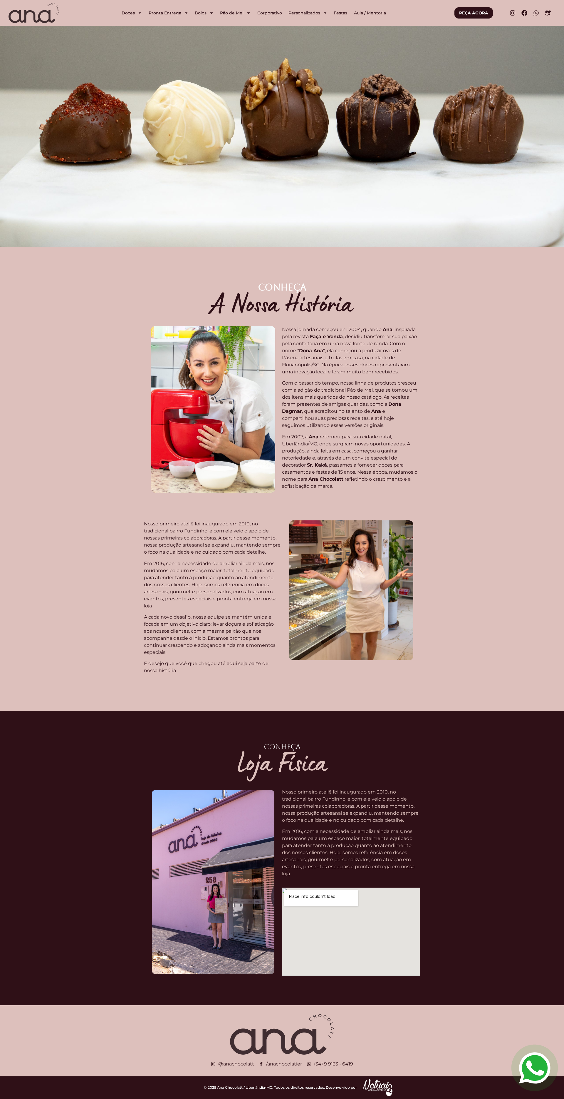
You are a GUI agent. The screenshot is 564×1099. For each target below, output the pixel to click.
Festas (340, 13)
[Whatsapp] (536, 13)
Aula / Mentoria (370, 13)
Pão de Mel (232, 13)
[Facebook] (524, 13)
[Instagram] (512, 13)
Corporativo (269, 13)
